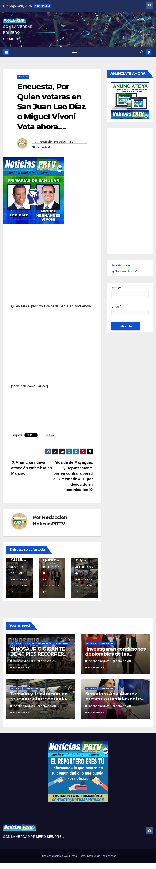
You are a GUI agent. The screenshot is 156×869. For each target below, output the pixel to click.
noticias (16, 643)
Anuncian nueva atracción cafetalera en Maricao (31, 467)
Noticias (23, 77)
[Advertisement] (52, 256)
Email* (116, 306)
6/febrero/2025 (99, 661)
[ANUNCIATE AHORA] (130, 100)
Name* (116, 288)
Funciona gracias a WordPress (59, 855)
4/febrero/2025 (99, 706)
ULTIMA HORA (62, 643)
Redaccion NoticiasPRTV (56, 141)
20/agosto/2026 (25, 661)
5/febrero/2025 (25, 706)
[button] (141, 52)
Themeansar (108, 855)
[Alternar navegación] (74, 52)
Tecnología (44, 643)
